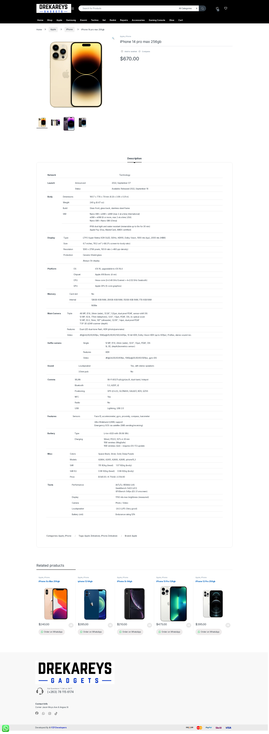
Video (70, 335)
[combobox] (127, 8)
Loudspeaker (85, 366)
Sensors (76, 416)
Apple (59, 20)
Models (73, 459)
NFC (77, 397)
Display (75, 497)
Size (65, 243)
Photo (118, 503)
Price (72, 477)
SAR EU (73, 471)
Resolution (68, 249)
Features (71, 329)
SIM (64, 214)
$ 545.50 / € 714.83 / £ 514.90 (111, 477)
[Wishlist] (225, 8)
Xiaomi (83, 20)
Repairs (124, 20)
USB (77, 408)
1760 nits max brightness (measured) (132, 497)
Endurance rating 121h (125, 514)
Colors (73, 454)
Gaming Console (157, 20)
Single (86, 343)
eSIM (103, 214)
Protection (68, 255)
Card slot (73, 294)
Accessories (138, 20)
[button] (113, 38)
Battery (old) (77, 514)
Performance (78, 485)
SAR (72, 465)
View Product (70, 625)
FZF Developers (59, 727)
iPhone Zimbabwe (109, 536)
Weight (66, 202)
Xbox (171, 20)
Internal (72, 299)
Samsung (71, 20)
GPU (76, 286)
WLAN (77, 379)
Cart (180, 20)
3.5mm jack (84, 371)
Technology (124, 175)
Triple (69, 313)
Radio (77, 402)
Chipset (77, 274)
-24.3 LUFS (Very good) (126, 508)
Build (65, 208)
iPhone (69, 29)
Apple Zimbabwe (92, 536)
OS (75, 269)
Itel (104, 20)
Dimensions (68, 196)
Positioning (80, 391)
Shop (49, 20)
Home (40, 20)
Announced (80, 183)
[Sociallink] (36, 713)
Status (78, 188)
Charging (79, 439)
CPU (76, 280)
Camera (75, 503)
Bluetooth (79, 385)
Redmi (113, 20)
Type (65, 238)
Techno (94, 20)
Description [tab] (134, 158)
